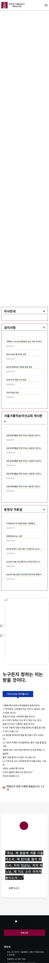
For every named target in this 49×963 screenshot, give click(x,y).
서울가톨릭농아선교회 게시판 (23, 415)
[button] (18, 694)
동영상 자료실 (13, 509)
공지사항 (10, 327)
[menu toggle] (46, 5)
